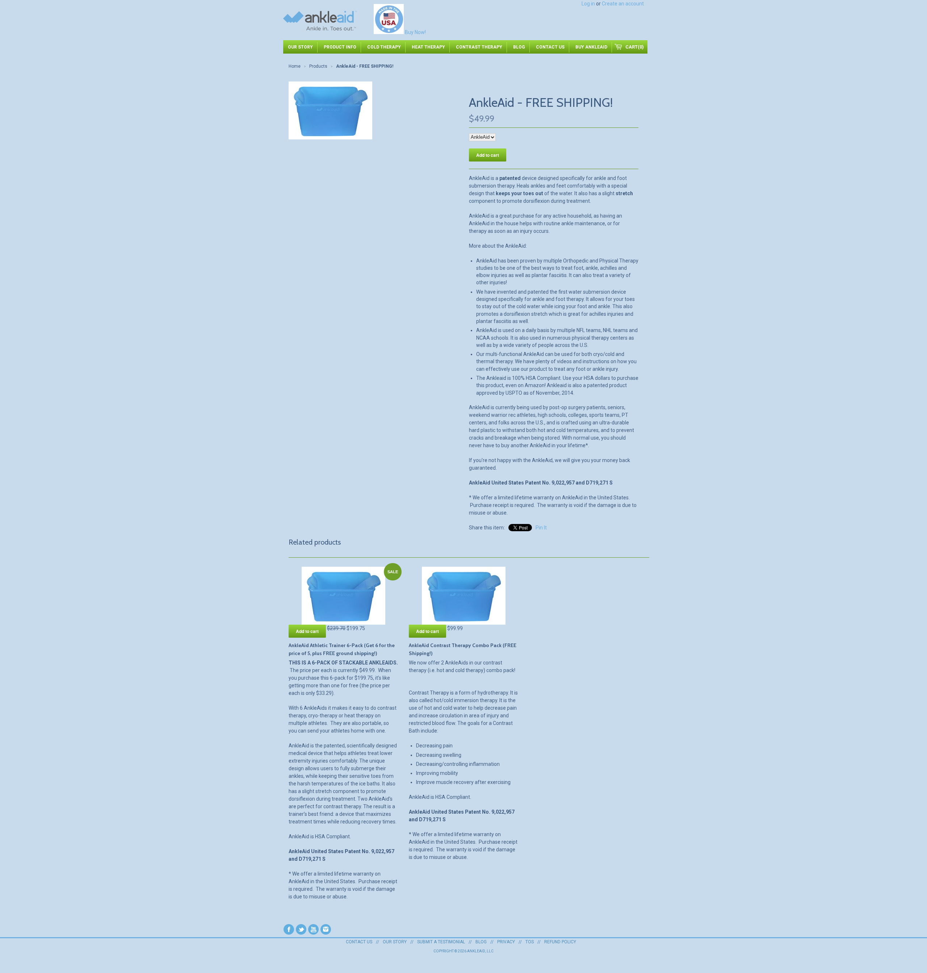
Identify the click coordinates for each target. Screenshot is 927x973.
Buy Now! (415, 32)
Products (318, 66)
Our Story (395, 941)
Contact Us (359, 941)
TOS (529, 941)
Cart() (634, 47)
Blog (481, 941)
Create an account (623, 4)
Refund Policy (560, 941)
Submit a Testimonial (441, 941)
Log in (588, 4)
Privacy (506, 941)
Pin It (541, 527)
